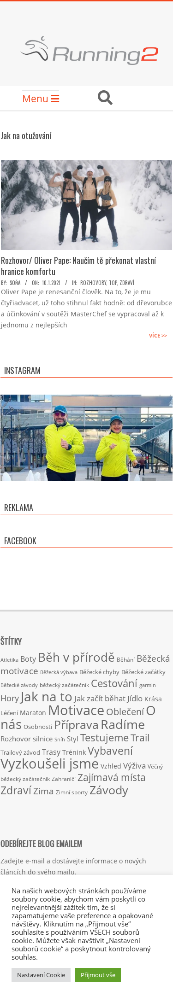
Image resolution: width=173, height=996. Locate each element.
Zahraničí (64, 778)
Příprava (76, 724)
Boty (28, 659)
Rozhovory (93, 282)
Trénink (74, 752)
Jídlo (135, 698)
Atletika (9, 659)
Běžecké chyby (99, 672)
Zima (43, 791)
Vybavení (110, 750)
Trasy (51, 752)
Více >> (158, 335)
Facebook (20, 541)
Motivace (76, 710)
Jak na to (46, 696)
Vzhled (111, 766)
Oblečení (125, 711)
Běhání (126, 660)
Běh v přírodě (76, 657)
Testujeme (104, 737)
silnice (43, 739)
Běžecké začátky (143, 672)
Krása (153, 698)
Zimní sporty (72, 792)
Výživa (134, 765)
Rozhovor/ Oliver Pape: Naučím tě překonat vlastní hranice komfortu (78, 265)
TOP (113, 282)
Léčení (9, 713)
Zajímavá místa (112, 777)
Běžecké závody (19, 684)
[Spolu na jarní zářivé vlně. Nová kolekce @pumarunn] (86, 480)
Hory (9, 698)
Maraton (33, 712)
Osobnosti (38, 726)
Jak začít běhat (99, 698)
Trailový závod (20, 752)
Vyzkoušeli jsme (49, 763)
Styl (72, 738)
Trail (140, 737)
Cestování (114, 683)
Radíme (123, 724)
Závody (108, 790)
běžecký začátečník (64, 685)
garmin (147, 685)
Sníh (59, 739)
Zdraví (126, 282)
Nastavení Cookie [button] (41, 975)
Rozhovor (15, 739)
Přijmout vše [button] (98, 975)
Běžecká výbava (59, 672)
